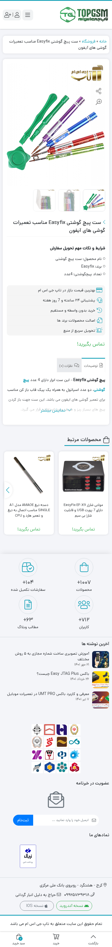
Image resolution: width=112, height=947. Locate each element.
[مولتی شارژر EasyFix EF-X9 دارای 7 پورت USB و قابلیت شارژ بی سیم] (83, 476)
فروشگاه (88, 41)
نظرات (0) (66, 366)
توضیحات (91, 366)
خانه (103, 41)
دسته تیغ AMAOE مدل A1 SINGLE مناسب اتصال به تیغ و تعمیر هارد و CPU (29, 510)
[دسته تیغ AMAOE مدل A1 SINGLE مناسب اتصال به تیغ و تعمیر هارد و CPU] (29, 476)
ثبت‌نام (23, 820)
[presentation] (8, 490)
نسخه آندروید (72, 906)
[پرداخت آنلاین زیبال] (28, 856)
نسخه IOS (35, 906)
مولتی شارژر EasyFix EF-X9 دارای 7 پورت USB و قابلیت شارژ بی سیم (83, 510)
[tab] (93, 365)
